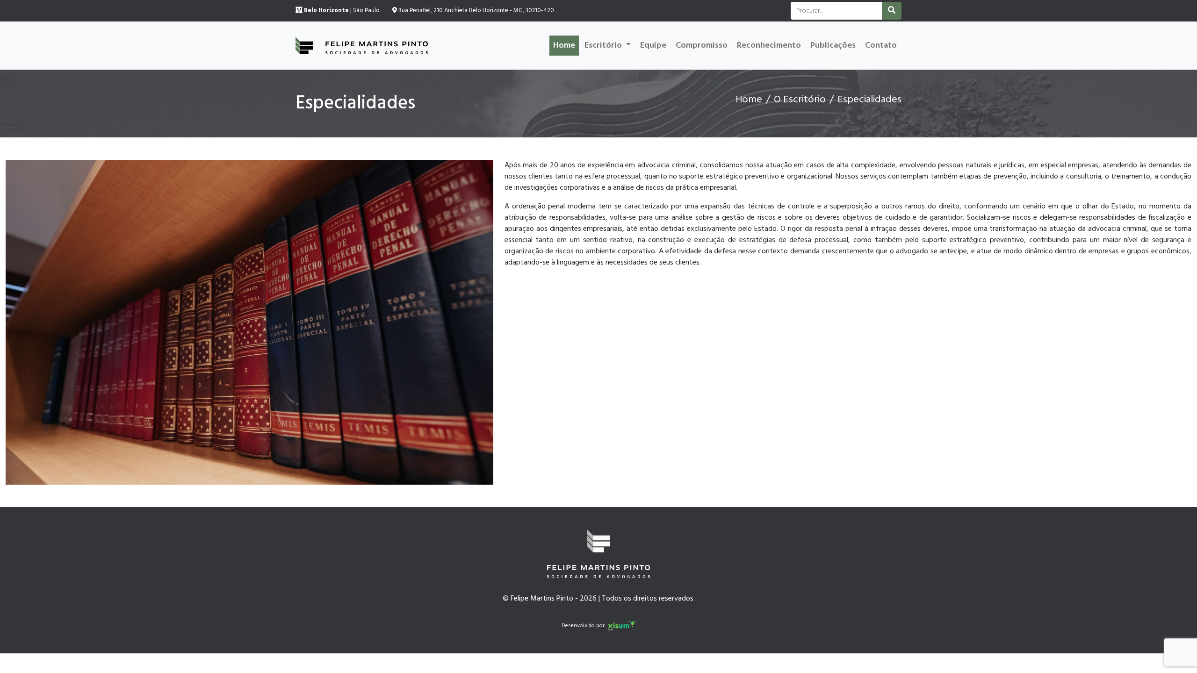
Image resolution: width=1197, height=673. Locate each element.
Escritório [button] (604, 45)
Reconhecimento (769, 45)
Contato (881, 45)
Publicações (833, 45)
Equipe (653, 45)
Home (564, 45)
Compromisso (702, 45)
